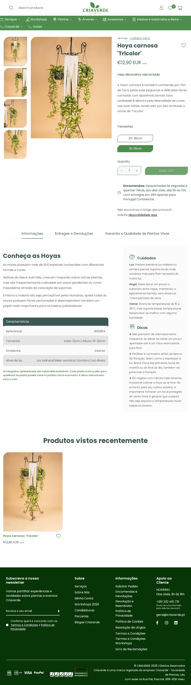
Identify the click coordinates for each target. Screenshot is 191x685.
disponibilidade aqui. (143, 215)
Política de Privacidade (124, 613)
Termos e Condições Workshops (130, 641)
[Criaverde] (95, 8)
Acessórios (115, 19)
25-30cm (135, 138)
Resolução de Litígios (130, 627)
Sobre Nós (82, 592)
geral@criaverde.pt (170, 615)
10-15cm (135, 148)
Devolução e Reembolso (124, 603)
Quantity (123, 161)
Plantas (63, 19)
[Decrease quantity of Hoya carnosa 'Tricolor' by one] (122, 170)
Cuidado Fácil (140, 38)
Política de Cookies (129, 621)
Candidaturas (84, 610)
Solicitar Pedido (126, 586)
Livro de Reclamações (131, 649)
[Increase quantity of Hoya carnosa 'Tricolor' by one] (137, 170)
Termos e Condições (24, 625)
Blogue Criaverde (87, 622)
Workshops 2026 (87, 604)
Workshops (38, 19)
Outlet (37, 26)
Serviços (81, 586)
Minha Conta (84, 598)
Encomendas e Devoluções (126, 593)
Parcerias (82, 616)
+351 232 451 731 (168, 605)
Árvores (88, 19)
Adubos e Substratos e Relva (158, 19)
